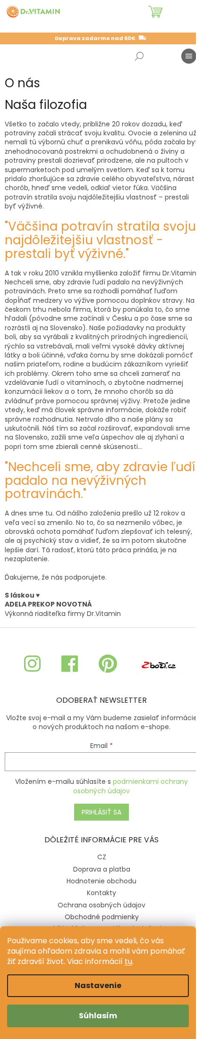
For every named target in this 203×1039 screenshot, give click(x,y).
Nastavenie (98, 985)
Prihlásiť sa (101, 812)
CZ (101, 857)
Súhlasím (98, 1015)
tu (128, 961)
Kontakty (101, 893)
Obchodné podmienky (102, 917)
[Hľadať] (139, 56)
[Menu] (188, 56)
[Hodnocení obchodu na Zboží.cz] (158, 664)
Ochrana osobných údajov (101, 905)
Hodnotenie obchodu (101, 881)
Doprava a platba (101, 869)
